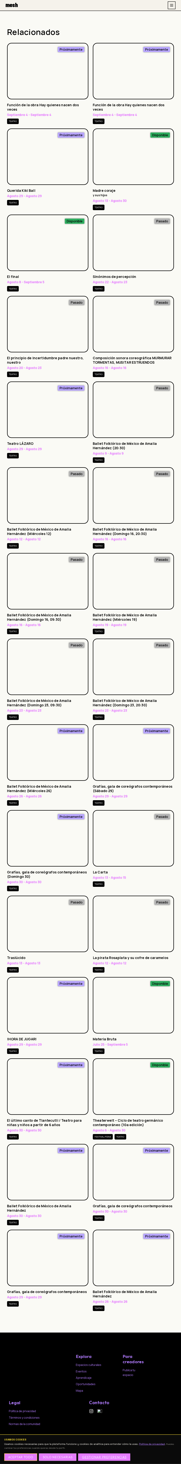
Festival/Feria (103, 1136)
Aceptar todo (20, 1457)
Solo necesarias (58, 1457)
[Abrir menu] (172, 5)
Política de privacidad (152, 1444)
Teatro (13, 121)
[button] (71, 49)
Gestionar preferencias (104, 1457)
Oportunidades (85, 1384)
